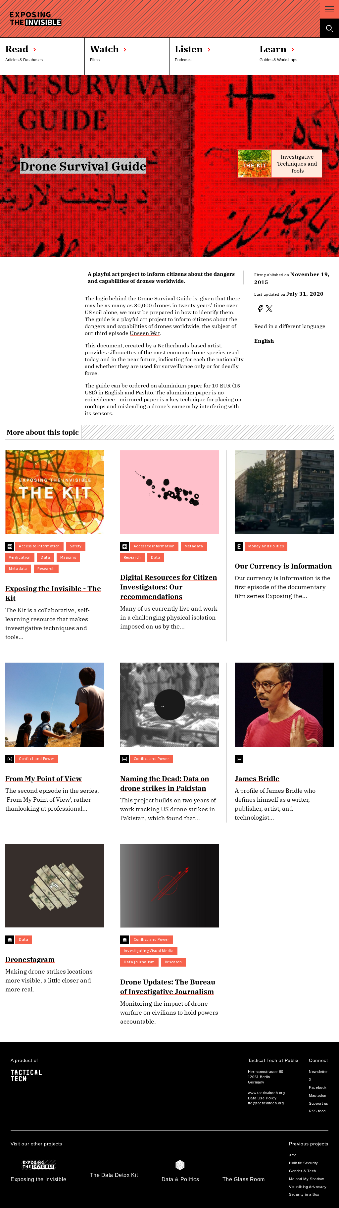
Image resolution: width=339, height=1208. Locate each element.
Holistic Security (303, 1163)
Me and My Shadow (306, 1179)
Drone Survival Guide (165, 298)
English (264, 341)
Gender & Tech (302, 1171)
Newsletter (318, 1072)
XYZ (293, 1155)
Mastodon (317, 1095)
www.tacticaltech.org (266, 1093)
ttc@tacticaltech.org (266, 1103)
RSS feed (317, 1111)
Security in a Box (304, 1194)
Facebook (318, 1087)
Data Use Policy (262, 1098)
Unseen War (145, 333)
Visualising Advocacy (308, 1187)
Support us (318, 1103)
